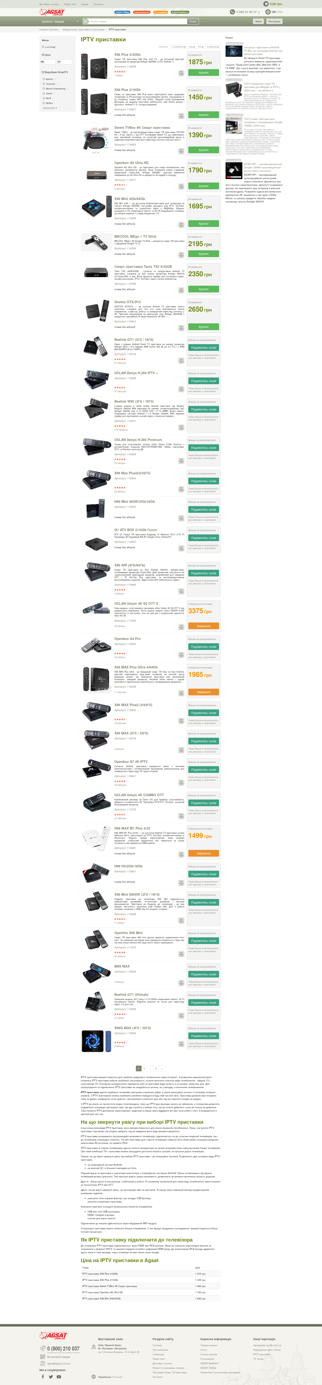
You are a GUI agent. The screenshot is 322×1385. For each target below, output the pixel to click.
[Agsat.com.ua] (52, 11)
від (42, 61)
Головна (157, 1345)
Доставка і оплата (49, 4)
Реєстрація (274, 21)
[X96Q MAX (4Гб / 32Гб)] (96, 1041)
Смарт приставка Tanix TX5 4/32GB (143, 266)
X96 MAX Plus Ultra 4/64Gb (136, 667)
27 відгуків (120, 362)
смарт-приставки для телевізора (259, 136)
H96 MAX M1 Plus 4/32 (132, 828)
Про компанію (160, 1349)
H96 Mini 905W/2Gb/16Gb (134, 501)
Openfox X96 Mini (128, 932)
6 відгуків (119, 188)
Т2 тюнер (258, 1358)
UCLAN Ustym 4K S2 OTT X (136, 603)
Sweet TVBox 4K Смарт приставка (142, 127)
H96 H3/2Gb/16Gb (128, 865)
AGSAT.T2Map (208, 1367)
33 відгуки (120, 626)
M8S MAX (122, 966)
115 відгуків (120, 429)
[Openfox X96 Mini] (96, 939)
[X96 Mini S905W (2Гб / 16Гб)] (96, 901)
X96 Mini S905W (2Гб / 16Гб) (137, 894)
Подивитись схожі (203, 347)
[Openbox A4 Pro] (96, 645)
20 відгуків (120, 784)
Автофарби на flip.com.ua (267, 1345)
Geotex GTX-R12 (127, 301)
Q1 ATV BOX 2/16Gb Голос (135, 529)
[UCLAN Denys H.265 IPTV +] (96, 380)
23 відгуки (120, 463)
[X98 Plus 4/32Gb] (96, 66)
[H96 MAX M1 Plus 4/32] (96, 838)
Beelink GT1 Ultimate (131, 994)
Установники (207, 1358)
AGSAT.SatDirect (209, 1363)
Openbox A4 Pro (127, 638)
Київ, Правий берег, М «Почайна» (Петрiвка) (112, 1346)
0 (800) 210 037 (63, 1348)
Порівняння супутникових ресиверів (220, 1372)
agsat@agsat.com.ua (58, 1363)
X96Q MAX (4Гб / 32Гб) (132, 1027)
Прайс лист (70, 4)
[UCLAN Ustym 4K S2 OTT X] (96, 608)
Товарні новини (208, 1345)
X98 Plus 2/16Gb (127, 89)
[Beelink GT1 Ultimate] (96, 1001)
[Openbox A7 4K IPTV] (96, 768)
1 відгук (118, 75)
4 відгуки (119, 748)
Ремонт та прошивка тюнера (168, 1367)
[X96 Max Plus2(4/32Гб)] (96, 480)
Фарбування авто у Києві (266, 1349)
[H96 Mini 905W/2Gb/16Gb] (96, 508)
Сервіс (85, 4)
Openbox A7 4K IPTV (131, 761)
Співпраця (158, 1354)
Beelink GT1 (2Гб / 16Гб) (133, 339)
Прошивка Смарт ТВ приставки (170, 1372)
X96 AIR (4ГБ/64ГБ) (129, 565)
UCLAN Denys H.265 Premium (138, 439)
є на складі (50, 47)
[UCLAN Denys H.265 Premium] (96, 446)
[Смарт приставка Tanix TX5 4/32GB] (96, 272)
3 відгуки (119, 593)
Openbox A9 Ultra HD (131, 162)
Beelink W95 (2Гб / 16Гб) (134, 401)
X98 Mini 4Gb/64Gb (129, 198)
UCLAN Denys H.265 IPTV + (136, 372)
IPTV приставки (261, 1354)
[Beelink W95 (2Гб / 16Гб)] (96, 408)
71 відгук (119, 922)
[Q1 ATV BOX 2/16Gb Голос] (96, 542)
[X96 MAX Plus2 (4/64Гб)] (96, 712)
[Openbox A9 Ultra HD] (96, 175)
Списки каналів (208, 1354)
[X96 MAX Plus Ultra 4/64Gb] (96, 679)
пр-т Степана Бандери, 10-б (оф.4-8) (118, 1352)
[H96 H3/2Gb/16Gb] (96, 873)
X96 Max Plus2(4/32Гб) (132, 472)
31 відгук (119, 1017)
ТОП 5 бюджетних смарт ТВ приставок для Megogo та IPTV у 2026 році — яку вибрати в (262, 87)
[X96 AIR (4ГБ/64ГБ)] (96, 572)
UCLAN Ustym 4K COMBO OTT (139, 794)
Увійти (258, 21)
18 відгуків (120, 723)
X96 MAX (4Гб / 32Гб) (131, 733)
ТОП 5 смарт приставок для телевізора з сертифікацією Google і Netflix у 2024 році (263, 122)
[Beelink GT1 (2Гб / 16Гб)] (96, 346)
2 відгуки (119, 981)
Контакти (98, 4)
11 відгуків (120, 692)
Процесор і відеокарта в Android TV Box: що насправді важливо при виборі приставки (263, 51)
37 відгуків (120, 391)
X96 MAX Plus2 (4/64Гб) (133, 704)
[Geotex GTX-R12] (96, 311)
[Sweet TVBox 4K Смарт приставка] (96, 139)
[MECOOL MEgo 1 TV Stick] (96, 242)
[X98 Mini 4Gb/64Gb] (96, 206)
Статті (203, 1349)
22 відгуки (120, 657)
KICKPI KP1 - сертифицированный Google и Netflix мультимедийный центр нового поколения (263, 167)
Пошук (192, 21)
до (59, 61)
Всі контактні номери (58, 1356)
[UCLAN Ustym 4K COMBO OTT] (96, 802)
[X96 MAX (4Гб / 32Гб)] (96, 740)
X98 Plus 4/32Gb (127, 54)
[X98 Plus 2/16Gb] (96, 101)
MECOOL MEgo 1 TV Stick (135, 236)
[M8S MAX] (96, 973)
